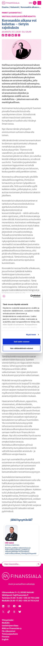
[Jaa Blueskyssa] (12, 35)
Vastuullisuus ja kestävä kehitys (19, 16)
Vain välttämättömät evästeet (21, 348)
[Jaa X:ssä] (9, 35)
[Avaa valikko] (39, 3)
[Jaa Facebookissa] (3, 35)
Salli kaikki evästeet (21, 342)
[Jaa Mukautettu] (16, 35)
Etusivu (5, 7)
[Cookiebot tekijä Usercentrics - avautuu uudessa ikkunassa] (30, 296)
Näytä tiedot (31, 335)
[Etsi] (38, 564)
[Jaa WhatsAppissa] (19, 35)
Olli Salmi (9, 543)
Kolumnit (14, 7)
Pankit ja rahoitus (11, 13)
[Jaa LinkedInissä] (6, 35)
